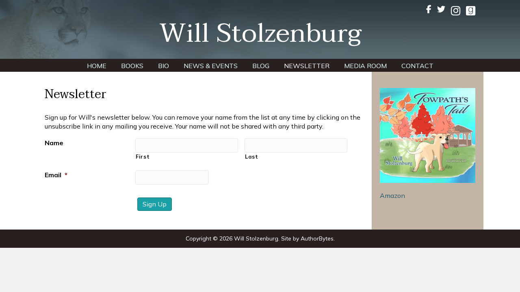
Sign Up (155, 204)
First (143, 156)
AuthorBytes (317, 238)
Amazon (392, 195)
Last (251, 156)
